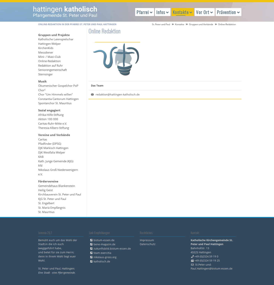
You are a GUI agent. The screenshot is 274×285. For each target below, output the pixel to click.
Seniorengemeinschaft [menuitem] (52, 70)
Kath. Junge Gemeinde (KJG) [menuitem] (55, 161)
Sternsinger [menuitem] (45, 74)
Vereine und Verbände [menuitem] (54, 135)
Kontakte (179, 24)
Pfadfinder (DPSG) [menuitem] (49, 143)
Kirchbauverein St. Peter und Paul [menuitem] (59, 194)
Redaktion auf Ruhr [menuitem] (50, 65)
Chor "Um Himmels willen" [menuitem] (55, 94)
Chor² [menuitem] (41, 90)
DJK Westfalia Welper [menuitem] (51, 152)
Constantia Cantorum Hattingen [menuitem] (58, 99)
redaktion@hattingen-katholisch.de (118, 94)
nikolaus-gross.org (105, 257)
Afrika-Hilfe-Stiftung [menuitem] (51, 115)
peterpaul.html (65, 12)
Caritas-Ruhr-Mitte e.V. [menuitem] (52, 123)
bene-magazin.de (104, 244)
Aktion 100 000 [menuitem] (48, 119)
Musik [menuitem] (42, 81)
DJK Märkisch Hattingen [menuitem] (53, 148)
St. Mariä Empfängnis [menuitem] (51, 207)
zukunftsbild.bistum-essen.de (112, 248)
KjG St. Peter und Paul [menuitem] (52, 199)
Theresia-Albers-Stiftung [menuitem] (53, 128)
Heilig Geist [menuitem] (45, 190)
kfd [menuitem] (40, 165)
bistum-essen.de (104, 240)
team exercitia (102, 253)
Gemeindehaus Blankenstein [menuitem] (56, 186)
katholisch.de (102, 261)
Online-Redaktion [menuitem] (49, 61)
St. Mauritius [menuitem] (46, 212)
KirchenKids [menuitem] (45, 48)
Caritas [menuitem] (42, 139)
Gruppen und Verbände (201, 24)
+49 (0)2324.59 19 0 (206, 256)
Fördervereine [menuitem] (48, 181)
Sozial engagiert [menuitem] (49, 110)
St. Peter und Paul (161, 24)
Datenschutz (147, 244)
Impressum (147, 240)
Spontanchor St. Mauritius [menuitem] (55, 103)
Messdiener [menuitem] (45, 52)
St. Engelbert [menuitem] (46, 203)
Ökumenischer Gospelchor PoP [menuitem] (58, 85)
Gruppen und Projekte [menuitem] (54, 35)
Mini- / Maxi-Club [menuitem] (49, 57)
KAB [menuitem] (41, 157)
